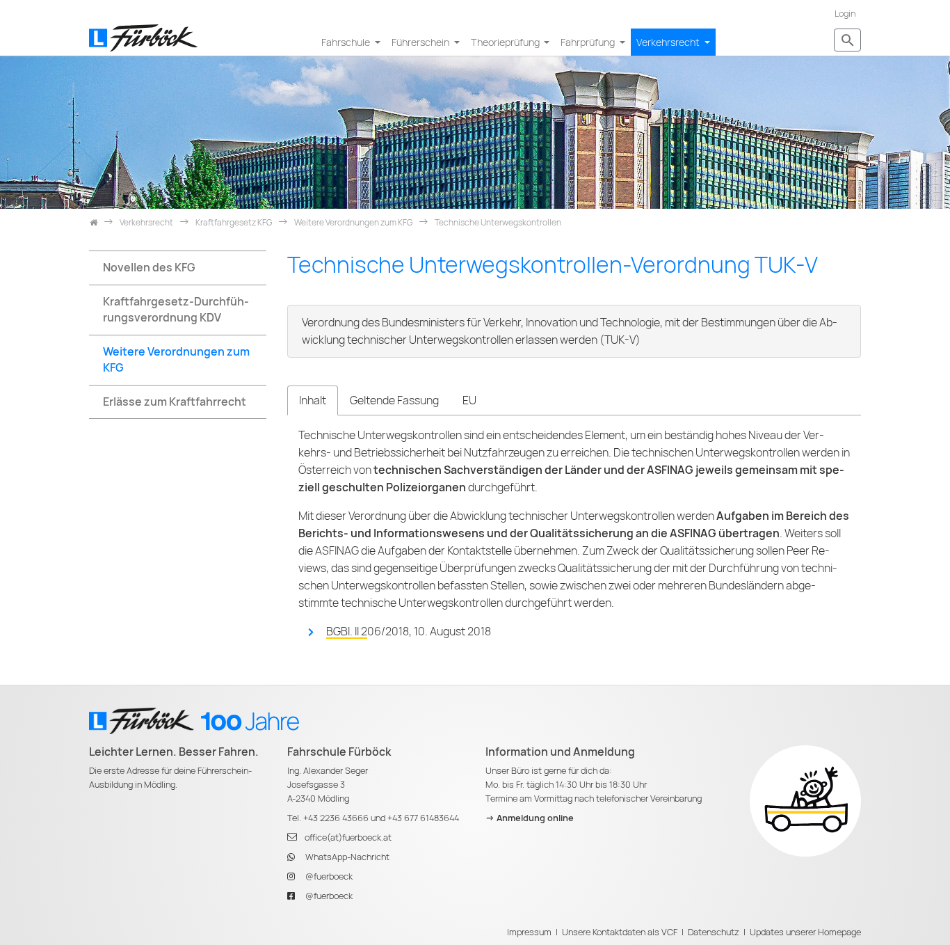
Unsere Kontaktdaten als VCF (619, 932)
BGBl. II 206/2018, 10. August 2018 (408, 631)
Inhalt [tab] (312, 400)
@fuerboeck (329, 876)
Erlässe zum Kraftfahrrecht (174, 402)
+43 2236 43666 (336, 818)
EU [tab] (469, 400)
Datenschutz (713, 932)
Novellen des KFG (149, 267)
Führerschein (421, 42)
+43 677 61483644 (423, 818)
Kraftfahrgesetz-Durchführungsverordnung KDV (176, 309)
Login (845, 13)
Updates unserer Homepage (805, 932)
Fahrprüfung (589, 42)
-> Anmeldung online (529, 818)
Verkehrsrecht (669, 42)
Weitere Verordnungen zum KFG (176, 359)
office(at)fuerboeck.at (348, 837)
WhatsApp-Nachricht (347, 857)
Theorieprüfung (506, 42)
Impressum (529, 932)
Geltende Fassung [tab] (394, 400)
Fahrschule (346, 42)
